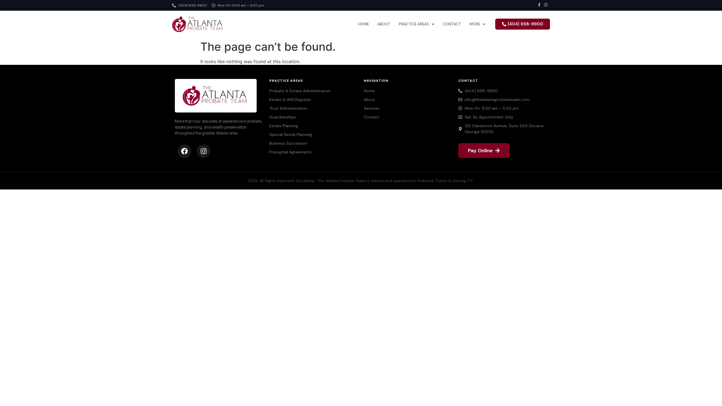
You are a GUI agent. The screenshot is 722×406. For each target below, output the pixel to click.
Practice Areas (414, 24)
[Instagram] (203, 151)
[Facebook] (184, 151)
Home (363, 24)
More (475, 24)
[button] (417, 24)
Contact (452, 24)
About (383, 24)
